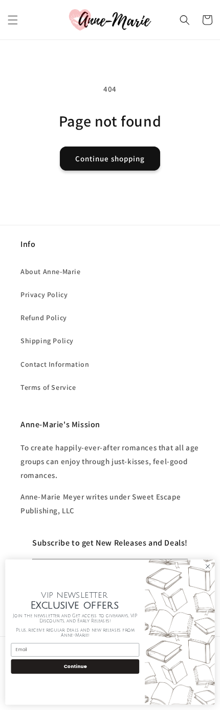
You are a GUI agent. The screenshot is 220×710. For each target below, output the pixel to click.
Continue (75, 666)
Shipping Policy (47, 340)
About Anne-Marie (50, 271)
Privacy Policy (44, 294)
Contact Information (54, 364)
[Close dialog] (207, 566)
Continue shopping (110, 158)
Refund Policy (43, 317)
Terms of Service (48, 387)
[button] (13, 20)
